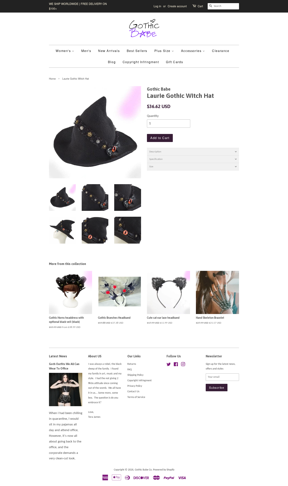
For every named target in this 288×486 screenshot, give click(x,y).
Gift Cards (174, 62)
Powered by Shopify (163, 469)
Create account (177, 6)
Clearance (220, 50)
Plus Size (163, 50)
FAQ (129, 369)
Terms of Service (136, 397)
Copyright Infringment (141, 62)
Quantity (153, 116)
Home (52, 78)
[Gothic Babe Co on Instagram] (183, 365)
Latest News (58, 356)
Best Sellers (137, 50)
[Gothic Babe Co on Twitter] (169, 365)
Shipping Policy (135, 375)
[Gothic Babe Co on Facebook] (176, 365)
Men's (86, 50)
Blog (112, 62)
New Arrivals (109, 50)
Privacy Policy (134, 386)
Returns (131, 364)
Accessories (192, 50)
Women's (64, 50)
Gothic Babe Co (143, 469)
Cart (200, 6)
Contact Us (133, 391)
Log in (157, 6)
